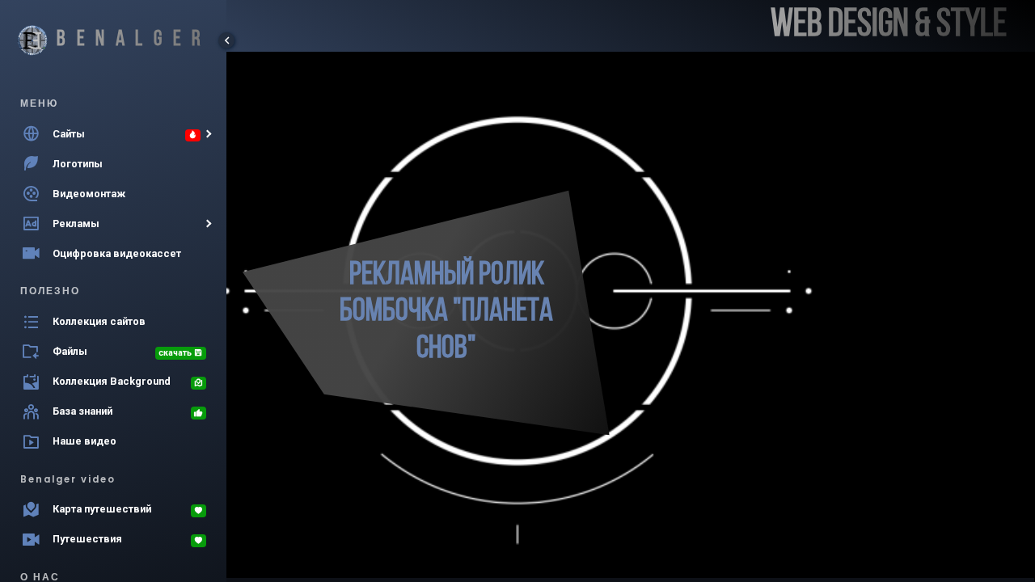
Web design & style (889, 25)
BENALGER (134, 40)
